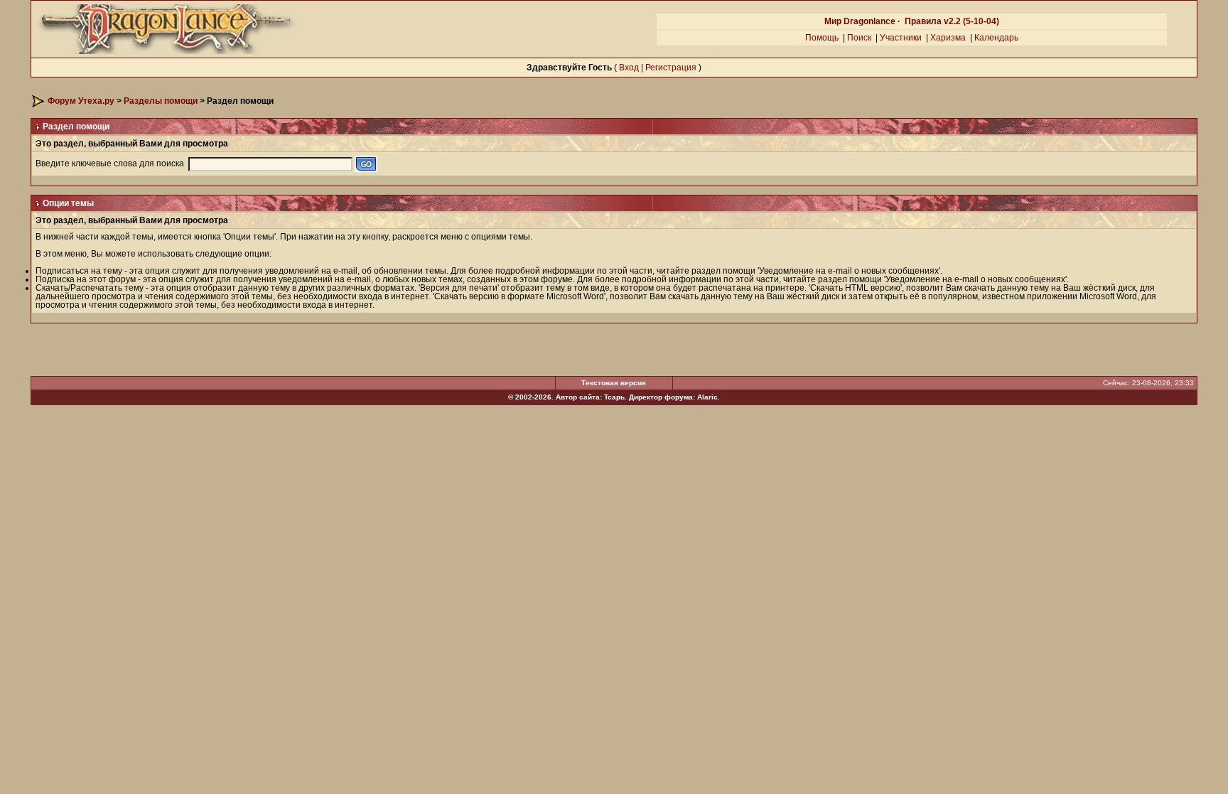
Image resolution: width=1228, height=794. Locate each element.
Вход (629, 68)
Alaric (707, 397)
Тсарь (614, 397)
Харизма (948, 38)
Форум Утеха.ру (81, 101)
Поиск (859, 38)
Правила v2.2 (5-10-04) (952, 21)
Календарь (996, 38)
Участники (901, 38)
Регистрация (670, 68)
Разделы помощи (161, 101)
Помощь (822, 38)
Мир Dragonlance (859, 21)
